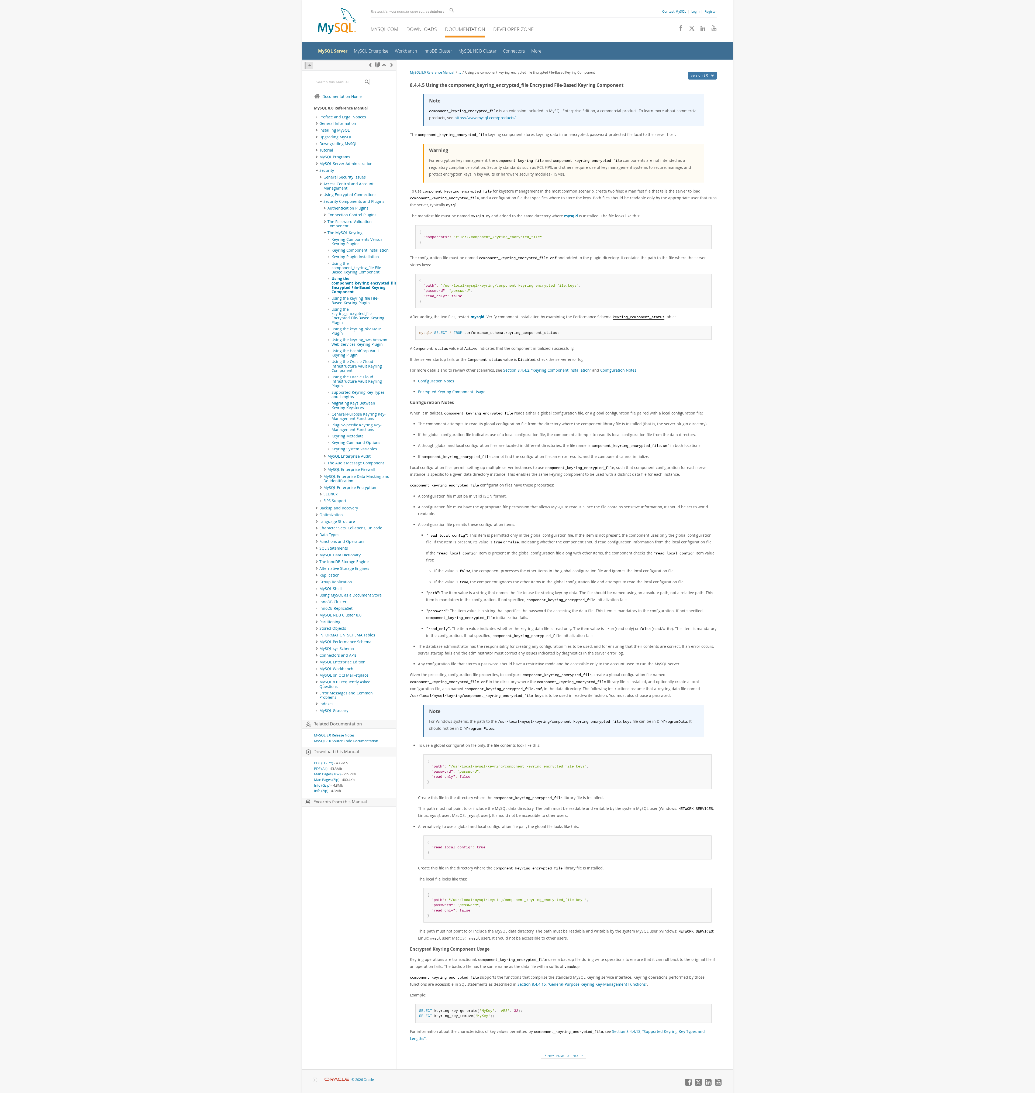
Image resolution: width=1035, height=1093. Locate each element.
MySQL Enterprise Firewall (351, 469)
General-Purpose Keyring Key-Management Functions (359, 416)
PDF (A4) (320, 768)
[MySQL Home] (337, 22)
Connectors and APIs (338, 655)
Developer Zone (513, 29)
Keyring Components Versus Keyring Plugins (357, 241)
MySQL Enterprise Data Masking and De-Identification (356, 478)
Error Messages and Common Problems (346, 695)
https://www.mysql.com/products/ (485, 117)
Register (711, 11)
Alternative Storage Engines (344, 568)
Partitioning (329, 621)
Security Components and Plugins (353, 201)
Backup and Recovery (338, 508)
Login (695, 11)
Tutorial (326, 150)
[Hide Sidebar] (309, 65)
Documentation (465, 29)
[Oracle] (337, 1079)
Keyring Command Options (356, 442)
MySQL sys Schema (336, 648)
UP (568, 1056)
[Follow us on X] (690, 30)
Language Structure (337, 521)
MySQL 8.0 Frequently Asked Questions (345, 684)
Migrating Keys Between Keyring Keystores (353, 405)
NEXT (577, 1056)
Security (326, 170)
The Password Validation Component (349, 223)
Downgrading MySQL (338, 143)
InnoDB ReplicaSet (336, 608)
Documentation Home (342, 96)
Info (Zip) (321, 791)
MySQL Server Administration (345, 163)
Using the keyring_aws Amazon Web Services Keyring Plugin (359, 342)
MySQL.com (384, 29)
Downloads (421, 29)
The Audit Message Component (355, 463)
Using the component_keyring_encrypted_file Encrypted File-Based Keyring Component (364, 285)
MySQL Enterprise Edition (342, 662)
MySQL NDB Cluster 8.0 (340, 615)
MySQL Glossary (333, 710)
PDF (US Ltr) (323, 763)
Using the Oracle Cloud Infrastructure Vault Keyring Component (357, 366)
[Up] (384, 65)
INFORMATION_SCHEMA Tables (347, 635)
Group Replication (335, 582)
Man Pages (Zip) (326, 779)
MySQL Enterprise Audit (349, 456)
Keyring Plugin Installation (355, 256)
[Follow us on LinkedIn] (701, 30)
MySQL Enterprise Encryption (349, 487)
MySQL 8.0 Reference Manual (432, 72)
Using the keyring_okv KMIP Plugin (356, 331)
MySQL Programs (334, 157)
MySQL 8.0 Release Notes (334, 735)
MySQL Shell (330, 588)
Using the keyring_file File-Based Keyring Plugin (355, 300)
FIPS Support (334, 500)
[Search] (367, 82)
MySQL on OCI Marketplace (343, 675)
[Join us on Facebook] (679, 30)
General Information (337, 123)
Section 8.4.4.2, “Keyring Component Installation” (547, 370)
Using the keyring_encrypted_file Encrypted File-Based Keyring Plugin (358, 316)
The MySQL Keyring (345, 232)
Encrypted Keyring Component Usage (451, 391)
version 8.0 (700, 75)
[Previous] (370, 65)
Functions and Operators (341, 541)
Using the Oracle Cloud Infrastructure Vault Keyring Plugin (357, 381)
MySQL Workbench (336, 668)
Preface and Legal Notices (342, 117)
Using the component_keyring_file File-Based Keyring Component (357, 268)
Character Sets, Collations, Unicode (350, 528)
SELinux (330, 494)
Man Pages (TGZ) (327, 774)
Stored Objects (332, 628)
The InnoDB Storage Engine (344, 561)
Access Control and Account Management (348, 186)
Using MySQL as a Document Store (350, 595)
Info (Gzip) (322, 785)
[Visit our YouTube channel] (712, 30)
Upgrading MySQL (335, 137)
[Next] (391, 65)
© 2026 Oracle (362, 1079)
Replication (329, 575)
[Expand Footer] (314, 1080)
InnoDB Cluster (333, 601)
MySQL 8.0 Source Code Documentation (346, 741)
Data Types (329, 534)
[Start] (377, 65)
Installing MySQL (334, 130)
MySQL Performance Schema (345, 641)
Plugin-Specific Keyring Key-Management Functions (357, 427)
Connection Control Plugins (352, 215)
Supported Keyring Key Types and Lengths (358, 394)
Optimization (331, 514)
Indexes (326, 703)
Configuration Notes (618, 370)
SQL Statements (333, 548)
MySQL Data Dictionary (340, 555)
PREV (550, 1056)
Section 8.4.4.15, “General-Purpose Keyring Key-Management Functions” (582, 984)
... (459, 72)
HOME (560, 1056)
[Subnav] (317, 123)
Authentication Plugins (347, 208)
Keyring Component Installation (360, 250)
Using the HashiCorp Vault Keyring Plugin (355, 353)
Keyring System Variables (354, 449)
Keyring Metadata (348, 436)
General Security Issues (344, 177)
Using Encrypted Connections (350, 194)
